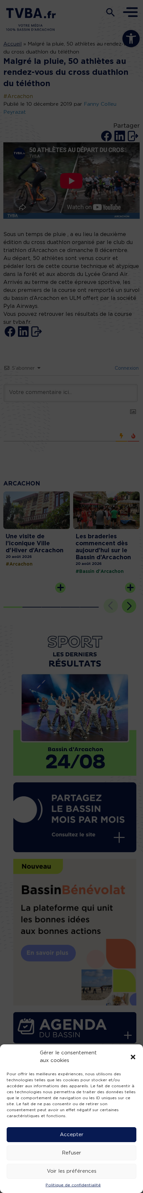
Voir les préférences (71, 1171)
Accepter (71, 1134)
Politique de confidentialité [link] (73, 1185)
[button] (133, 1057)
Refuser (71, 1152)
